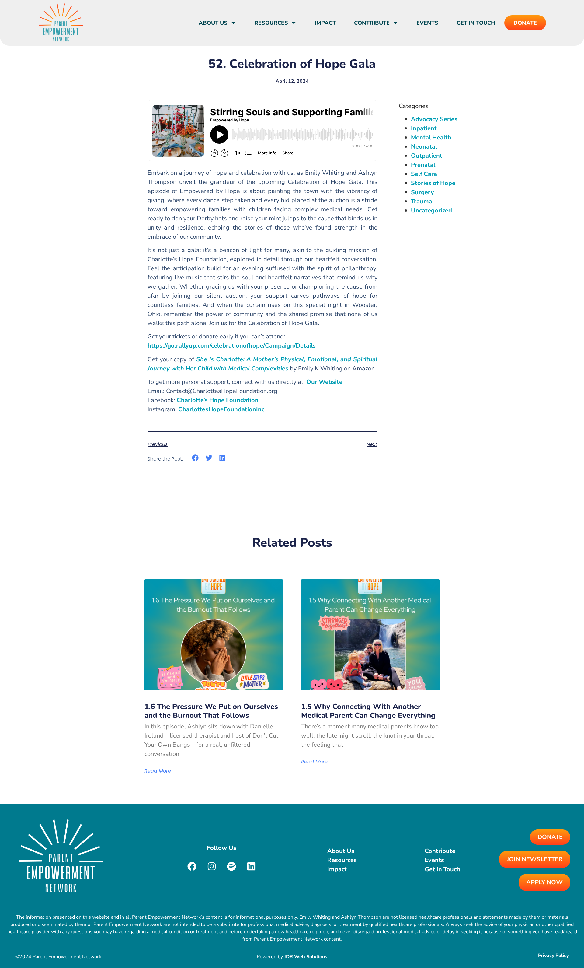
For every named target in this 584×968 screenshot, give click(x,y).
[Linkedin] (251, 866)
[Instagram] (212, 866)
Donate (525, 22)
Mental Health (431, 137)
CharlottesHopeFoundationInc (221, 409)
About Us (213, 22)
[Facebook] (192, 866)
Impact (325, 22)
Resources (271, 22)
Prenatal (423, 165)
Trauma (421, 201)
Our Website (324, 382)
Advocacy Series (434, 119)
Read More (157, 771)
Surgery (422, 192)
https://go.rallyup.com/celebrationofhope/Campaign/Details (232, 346)
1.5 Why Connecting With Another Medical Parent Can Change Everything (368, 711)
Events (427, 22)
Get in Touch (476, 22)
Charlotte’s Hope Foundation (218, 400)
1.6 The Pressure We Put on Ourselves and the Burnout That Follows (211, 711)
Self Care (424, 174)
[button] (195, 457)
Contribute (372, 22)
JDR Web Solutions (305, 956)
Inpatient (424, 128)
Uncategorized (431, 210)
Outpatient (426, 156)
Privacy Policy (553, 955)
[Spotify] (231, 866)
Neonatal (424, 146)
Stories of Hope (433, 183)
